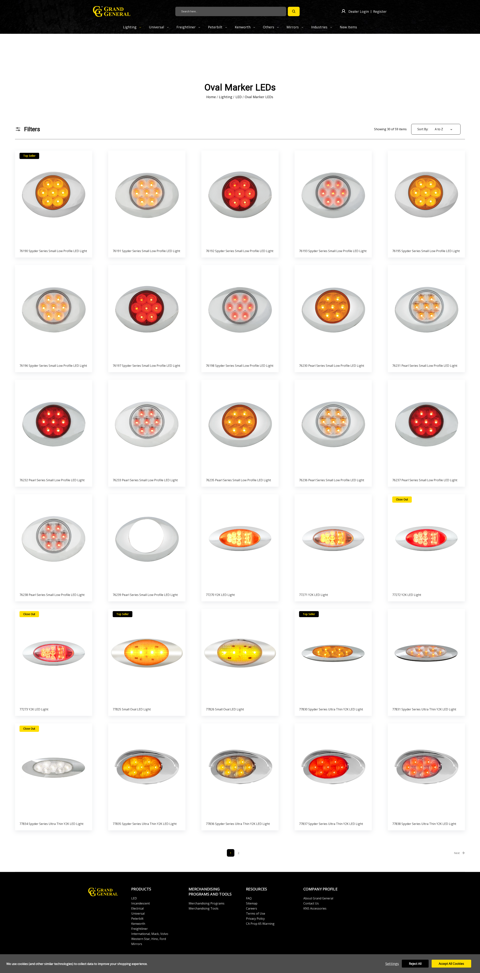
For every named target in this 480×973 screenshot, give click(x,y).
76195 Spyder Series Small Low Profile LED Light (426, 251)
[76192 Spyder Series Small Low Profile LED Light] (240, 198)
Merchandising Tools (203, 908)
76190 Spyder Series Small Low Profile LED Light (53, 251)
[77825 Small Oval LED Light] (147, 657)
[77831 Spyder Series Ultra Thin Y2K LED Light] (426, 657)
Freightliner (186, 27)
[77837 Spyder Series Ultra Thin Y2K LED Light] (333, 771)
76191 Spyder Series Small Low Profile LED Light (146, 251)
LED (134, 898)
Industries (319, 27)
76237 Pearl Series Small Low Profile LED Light (424, 480)
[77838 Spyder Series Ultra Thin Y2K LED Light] (426, 771)
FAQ (249, 898)
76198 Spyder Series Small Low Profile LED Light (239, 366)
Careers (251, 908)
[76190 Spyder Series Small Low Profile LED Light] (54, 198)
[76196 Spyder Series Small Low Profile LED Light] (54, 313)
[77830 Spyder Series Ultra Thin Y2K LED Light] (333, 657)
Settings (392, 963)
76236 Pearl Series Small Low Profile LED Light (331, 480)
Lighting (130, 27)
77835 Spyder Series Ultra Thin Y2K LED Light (145, 824)
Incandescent (140, 903)
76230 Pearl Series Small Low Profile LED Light (331, 366)
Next (457, 853)
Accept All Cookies (451, 964)
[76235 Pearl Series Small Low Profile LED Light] (240, 427)
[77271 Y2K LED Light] (333, 542)
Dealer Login (358, 11)
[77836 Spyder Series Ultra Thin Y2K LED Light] (240, 771)
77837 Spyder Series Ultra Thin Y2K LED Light (331, 824)
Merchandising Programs (206, 903)
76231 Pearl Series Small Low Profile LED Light (424, 366)
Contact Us (311, 903)
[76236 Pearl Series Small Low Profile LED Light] (333, 427)
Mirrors (293, 27)
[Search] (294, 11)
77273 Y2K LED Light (34, 709)
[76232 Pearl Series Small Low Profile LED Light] (54, 427)
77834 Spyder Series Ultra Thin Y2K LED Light (51, 824)
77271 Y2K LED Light (313, 595)
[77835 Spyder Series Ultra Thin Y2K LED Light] (147, 771)
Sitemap (251, 903)
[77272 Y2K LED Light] (426, 542)
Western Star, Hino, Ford (148, 939)
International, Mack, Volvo (149, 934)
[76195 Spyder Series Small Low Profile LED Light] (426, 198)
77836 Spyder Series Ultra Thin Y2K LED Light (238, 824)
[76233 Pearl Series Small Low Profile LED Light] (147, 427)
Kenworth (243, 27)
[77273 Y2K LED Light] (54, 657)
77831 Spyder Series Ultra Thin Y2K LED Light (424, 709)
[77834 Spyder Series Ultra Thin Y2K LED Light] (54, 771)
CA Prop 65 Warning (260, 924)
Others (269, 27)
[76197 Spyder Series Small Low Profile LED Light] (147, 313)
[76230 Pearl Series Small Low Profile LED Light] (333, 313)
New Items (348, 27)
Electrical (137, 908)
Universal (157, 27)
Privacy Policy (255, 919)
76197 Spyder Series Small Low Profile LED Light (146, 366)
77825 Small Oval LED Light (132, 709)
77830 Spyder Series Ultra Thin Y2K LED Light (331, 709)
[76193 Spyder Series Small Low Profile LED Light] (333, 198)
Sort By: (422, 129)
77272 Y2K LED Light (406, 595)
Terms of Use (255, 913)
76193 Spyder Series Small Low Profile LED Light (333, 251)
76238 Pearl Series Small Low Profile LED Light (52, 595)
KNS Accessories (314, 908)
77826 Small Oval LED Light (225, 709)
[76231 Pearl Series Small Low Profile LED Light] (426, 313)
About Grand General (318, 898)
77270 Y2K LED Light (220, 595)
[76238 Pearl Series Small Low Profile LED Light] (54, 542)
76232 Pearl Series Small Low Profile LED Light (52, 480)
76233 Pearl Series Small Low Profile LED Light (145, 480)
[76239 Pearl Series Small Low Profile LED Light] (147, 542)
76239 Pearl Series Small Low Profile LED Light (145, 595)
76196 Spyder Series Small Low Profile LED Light (53, 366)
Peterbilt (215, 27)
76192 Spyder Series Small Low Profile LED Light (239, 251)
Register (380, 11)
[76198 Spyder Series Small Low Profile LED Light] (240, 313)
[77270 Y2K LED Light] (240, 542)
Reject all (415, 964)
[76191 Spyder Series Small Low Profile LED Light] (147, 198)
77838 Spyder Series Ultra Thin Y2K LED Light (424, 824)
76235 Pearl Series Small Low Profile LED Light (238, 480)
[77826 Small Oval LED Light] (240, 657)
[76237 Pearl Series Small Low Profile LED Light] (426, 427)
